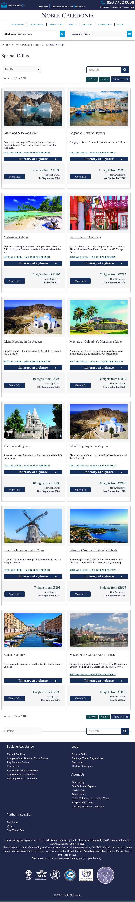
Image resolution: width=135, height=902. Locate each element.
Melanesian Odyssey (17, 237)
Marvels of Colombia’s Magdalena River (96, 341)
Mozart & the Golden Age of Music (92, 654)
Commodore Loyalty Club (21, 774)
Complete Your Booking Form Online (27, 758)
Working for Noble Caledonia (88, 806)
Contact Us (80, 7)
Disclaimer (77, 762)
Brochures (87, 25)
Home (6, 44)
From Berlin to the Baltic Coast (24, 550)
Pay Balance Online (18, 762)
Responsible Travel (82, 802)
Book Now (43, 7)
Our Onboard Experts (84, 786)
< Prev (91, 79)
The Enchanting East (17, 446)
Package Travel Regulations (87, 758)
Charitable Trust (105, 25)
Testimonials (79, 794)
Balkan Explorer (14, 654)
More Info (14, 176)
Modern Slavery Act (83, 766)
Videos (120, 25)
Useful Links (78, 790)
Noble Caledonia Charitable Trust (90, 798)
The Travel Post (16, 830)
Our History (78, 782)
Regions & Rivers (37, 25)
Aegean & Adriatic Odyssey (87, 133)
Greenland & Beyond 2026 (21, 133)
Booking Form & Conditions (22, 778)
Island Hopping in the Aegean (23, 341)
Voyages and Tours (28, 44)
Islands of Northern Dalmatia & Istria (94, 550)
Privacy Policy (79, 754)
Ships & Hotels (18, 25)
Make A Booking (16, 754)
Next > (104, 79)
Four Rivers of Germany (85, 237)
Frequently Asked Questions (22, 770)
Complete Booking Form (62, 7)
